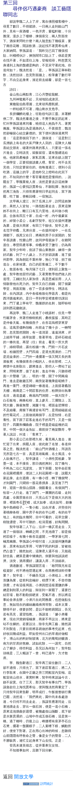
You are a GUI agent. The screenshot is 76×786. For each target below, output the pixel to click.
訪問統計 (46, 784)
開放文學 (23, 777)
